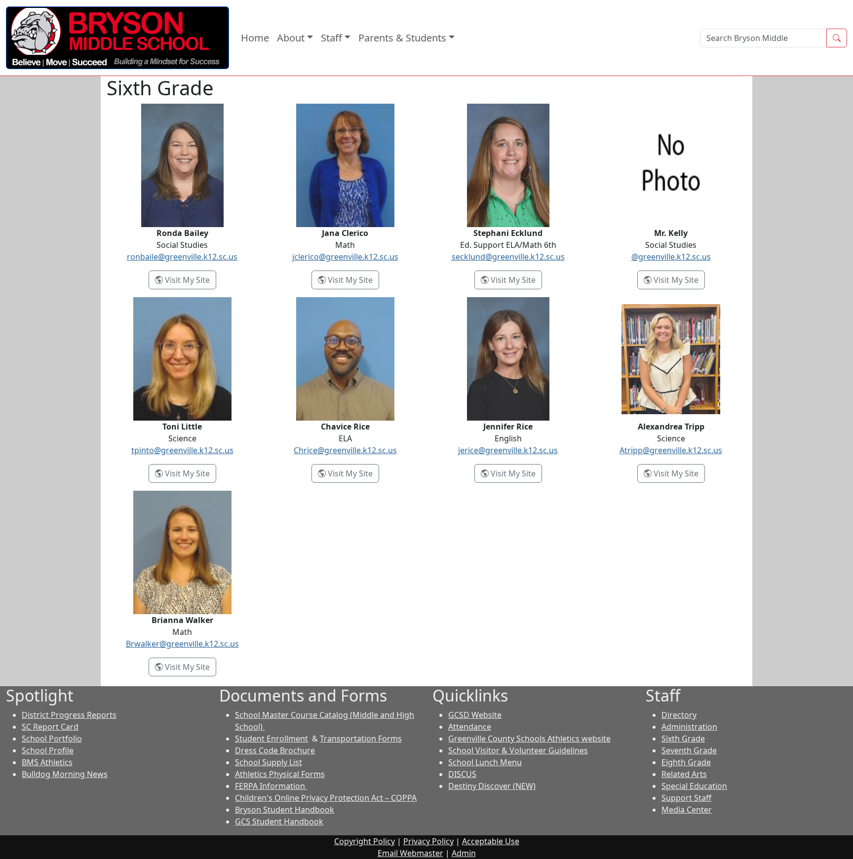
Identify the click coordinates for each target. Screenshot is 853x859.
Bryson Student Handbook (284, 809)
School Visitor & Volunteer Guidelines (518, 750)
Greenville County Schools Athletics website (529, 738)
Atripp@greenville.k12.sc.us (671, 450)
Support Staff (686, 797)
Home (255, 37)
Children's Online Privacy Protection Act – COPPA (326, 797)
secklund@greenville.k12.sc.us (508, 256)
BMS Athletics (47, 762)
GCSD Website (475, 714)
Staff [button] (331, 37)
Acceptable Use (490, 841)
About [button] (291, 37)
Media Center (686, 809)
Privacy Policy (428, 841)
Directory (679, 714)
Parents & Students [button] (402, 37)
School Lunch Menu (485, 762)
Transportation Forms (361, 738)
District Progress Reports (69, 714)
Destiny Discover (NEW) (492, 786)
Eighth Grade (686, 762)
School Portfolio (52, 738)
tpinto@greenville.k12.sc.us (182, 450)
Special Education (694, 786)
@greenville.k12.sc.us (671, 256)
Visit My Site (189, 279)
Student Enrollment (271, 738)
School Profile (48, 750)
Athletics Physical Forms (280, 774)
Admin (464, 853)
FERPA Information (271, 786)
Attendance (469, 726)
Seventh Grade (689, 750)
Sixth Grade (683, 738)
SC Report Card (50, 726)
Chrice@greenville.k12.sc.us (345, 450)
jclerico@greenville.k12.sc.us (345, 256)
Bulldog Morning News (65, 774)
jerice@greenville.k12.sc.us (508, 450)
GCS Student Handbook (279, 821)
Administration (689, 726)
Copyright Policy (364, 841)
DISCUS (462, 774)
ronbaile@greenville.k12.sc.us (182, 256)
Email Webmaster (410, 853)
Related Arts (684, 774)
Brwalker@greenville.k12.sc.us (182, 643)
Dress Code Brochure (275, 750)
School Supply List (268, 762)
